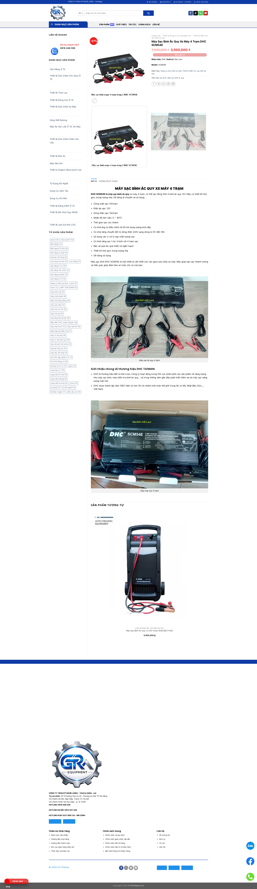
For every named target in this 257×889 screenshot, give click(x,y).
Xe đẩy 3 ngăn (58, 392)
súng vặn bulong (59, 379)
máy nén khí (74, 327)
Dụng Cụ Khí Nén (58, 198)
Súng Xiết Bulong (58, 120)
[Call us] (200, 13)
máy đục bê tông (59, 353)
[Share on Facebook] (154, 84)
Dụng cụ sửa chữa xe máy (171, 71)
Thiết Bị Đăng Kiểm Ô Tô (62, 205)
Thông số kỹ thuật (108, 181)
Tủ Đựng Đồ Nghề (59, 183)
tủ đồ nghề (69, 388)
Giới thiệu (121, 24)
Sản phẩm (104, 24)
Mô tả (94, 181)
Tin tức (132, 24)
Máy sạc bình (161, 78)
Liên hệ (156, 24)
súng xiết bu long (59, 383)
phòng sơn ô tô (58, 366)
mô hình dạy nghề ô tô (61, 357)
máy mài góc (70, 322)
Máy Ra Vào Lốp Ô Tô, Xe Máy (65, 126)
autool (55, 240)
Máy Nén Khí (56, 163)
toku (74, 383)
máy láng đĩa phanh (60, 318)
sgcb (72, 366)
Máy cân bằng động (60, 301)
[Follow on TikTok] (195, 13)
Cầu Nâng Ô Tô (57, 69)
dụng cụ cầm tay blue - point (64, 283)
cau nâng (75, 261)
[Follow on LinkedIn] (136, 868)
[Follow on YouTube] (205, 13)
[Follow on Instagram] (126, 868)
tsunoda (55, 388)
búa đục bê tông (59, 257)
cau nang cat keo (59, 261)
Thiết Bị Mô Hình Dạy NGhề (64, 212)
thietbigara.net (137, 885)
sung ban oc (57, 370)
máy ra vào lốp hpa (60, 340)
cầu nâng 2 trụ (58, 266)
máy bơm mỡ (57, 292)
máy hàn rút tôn (58, 309)
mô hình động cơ (59, 361)
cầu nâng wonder (59, 275)
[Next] (100, 99)
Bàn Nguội (56, 244)
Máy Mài (56, 322)
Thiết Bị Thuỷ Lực (58, 92)
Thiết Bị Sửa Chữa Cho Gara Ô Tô (65, 77)
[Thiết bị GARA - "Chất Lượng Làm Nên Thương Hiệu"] (61, 12)
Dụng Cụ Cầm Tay (59, 190)
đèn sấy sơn (74, 392)
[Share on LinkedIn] (173, 84)
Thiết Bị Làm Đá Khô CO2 (63, 224)
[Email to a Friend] (163, 84)
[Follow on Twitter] (131, 868)
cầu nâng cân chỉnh (60, 270)
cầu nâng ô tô (58, 279)
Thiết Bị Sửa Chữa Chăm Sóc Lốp (64, 141)
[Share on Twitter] (158, 84)
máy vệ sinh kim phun (61, 344)
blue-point (67, 240)
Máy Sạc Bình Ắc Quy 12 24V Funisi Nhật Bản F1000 (149, 630)
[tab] (94, 181)
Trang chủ (156, 36)
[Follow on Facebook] (190, 13)
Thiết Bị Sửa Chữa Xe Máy (63, 106)
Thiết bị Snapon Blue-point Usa (65, 169)
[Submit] (148, 13)
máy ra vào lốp (58, 335)
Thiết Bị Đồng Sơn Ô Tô (62, 100)
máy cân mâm (58, 305)
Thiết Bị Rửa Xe (57, 156)
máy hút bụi (57, 314)
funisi (54, 288)
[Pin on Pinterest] (168, 84)
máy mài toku (58, 327)
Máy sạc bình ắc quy (175, 78)
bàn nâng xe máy (59, 253)
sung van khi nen (59, 375)
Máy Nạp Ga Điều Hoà (61, 331)
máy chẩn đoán (58, 296)
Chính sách (144, 24)
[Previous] (92, 169)
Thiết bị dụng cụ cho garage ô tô (177, 36)
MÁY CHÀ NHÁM (68, 288)
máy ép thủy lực (59, 348)
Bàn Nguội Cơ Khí (59, 248)
